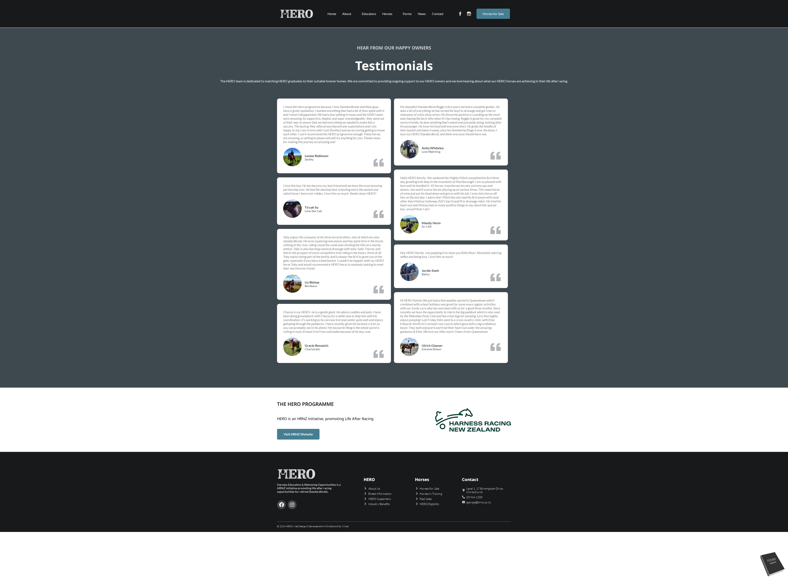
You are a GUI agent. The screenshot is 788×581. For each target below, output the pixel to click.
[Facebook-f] (281, 504)
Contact (437, 14)
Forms (407, 14)
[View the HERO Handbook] (772, 577)
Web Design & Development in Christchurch (315, 526)
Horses (387, 14)
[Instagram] (292, 504)
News (422, 14)
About (346, 14)
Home (332, 14)
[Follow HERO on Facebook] (460, 13)
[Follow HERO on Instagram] (469, 13)
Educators (369, 14)
